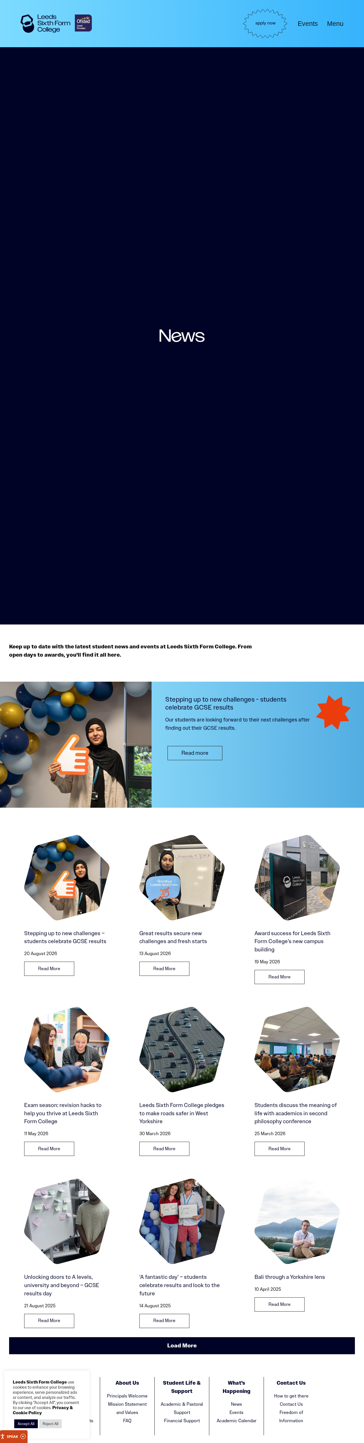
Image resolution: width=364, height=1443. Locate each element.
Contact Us (291, 1404)
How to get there (291, 1396)
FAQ (127, 1421)
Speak (12, 1436)
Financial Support (182, 1421)
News (236, 1404)
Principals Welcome (127, 1396)
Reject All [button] (50, 1423)
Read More (49, 969)
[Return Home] (45, 24)
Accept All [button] (26, 1423)
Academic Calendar (237, 1421)
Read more (194, 752)
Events (308, 23)
